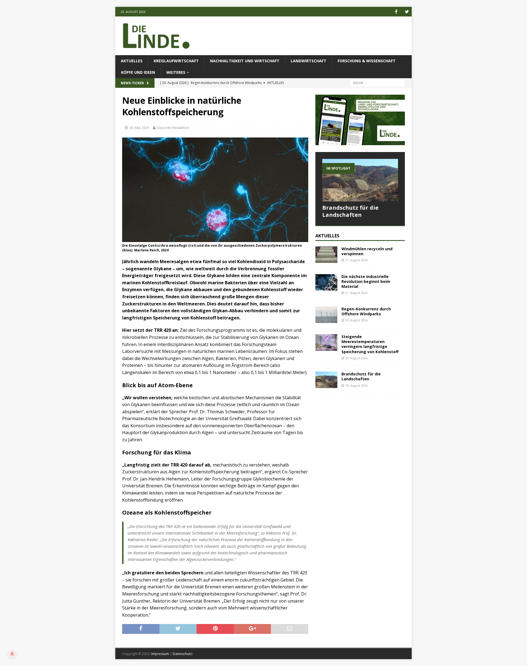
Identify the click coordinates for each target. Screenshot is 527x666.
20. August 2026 (356, 320)
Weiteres (175, 72)
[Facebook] (396, 11)
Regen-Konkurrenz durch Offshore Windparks (366, 311)
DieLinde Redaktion (173, 127)
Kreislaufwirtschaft (176, 60)
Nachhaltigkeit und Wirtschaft (244, 60)
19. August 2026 (356, 385)
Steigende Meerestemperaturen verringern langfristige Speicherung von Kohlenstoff (370, 344)
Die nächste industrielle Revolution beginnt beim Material (365, 281)
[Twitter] (407, 11)
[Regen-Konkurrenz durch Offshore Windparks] (326, 315)
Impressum (160, 653)
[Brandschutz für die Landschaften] (360, 180)
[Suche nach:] (377, 82)
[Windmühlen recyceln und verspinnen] (326, 254)
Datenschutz (182, 653)
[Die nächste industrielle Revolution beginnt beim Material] (326, 282)
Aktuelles (131, 60)
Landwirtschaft (308, 60)
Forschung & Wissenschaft (367, 60)
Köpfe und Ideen (138, 72)
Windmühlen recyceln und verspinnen (367, 251)
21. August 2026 (356, 260)
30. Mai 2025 (139, 127)
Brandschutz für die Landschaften (350, 211)
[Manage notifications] (12, 654)
